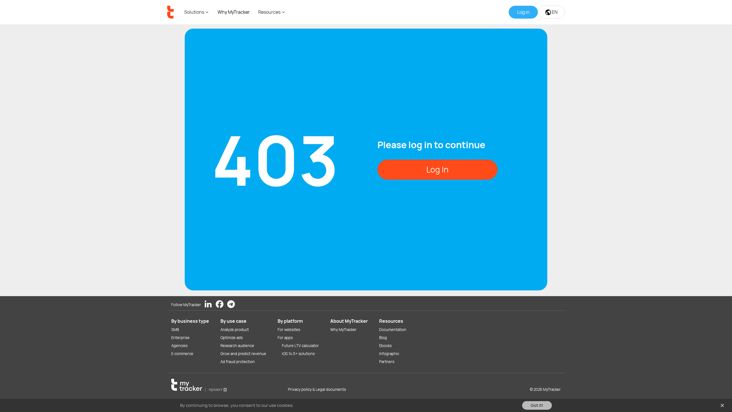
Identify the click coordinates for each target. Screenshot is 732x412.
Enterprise (180, 337)
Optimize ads (231, 337)
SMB (175, 329)
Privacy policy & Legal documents (317, 389)
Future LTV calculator (300, 345)
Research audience (237, 345)
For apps (285, 337)
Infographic (389, 353)
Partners (386, 361)
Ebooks (385, 345)
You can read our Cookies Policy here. (331, 405)
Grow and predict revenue (243, 353)
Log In (437, 169)
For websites (289, 329)
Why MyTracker (234, 12)
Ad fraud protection (237, 361)
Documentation (392, 329)
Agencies (179, 345)
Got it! (537, 405)
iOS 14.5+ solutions (298, 353)
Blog (383, 337)
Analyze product (234, 329)
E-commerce (182, 353)
